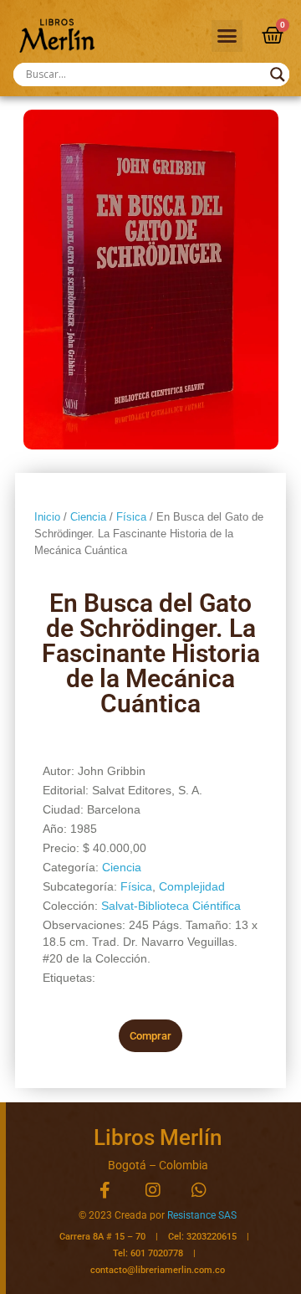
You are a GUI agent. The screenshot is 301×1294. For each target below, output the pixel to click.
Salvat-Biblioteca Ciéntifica (171, 905)
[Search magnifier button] (277, 74)
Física (131, 517)
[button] (227, 36)
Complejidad (192, 886)
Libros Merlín (158, 1137)
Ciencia (88, 517)
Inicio (47, 517)
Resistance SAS (202, 1215)
